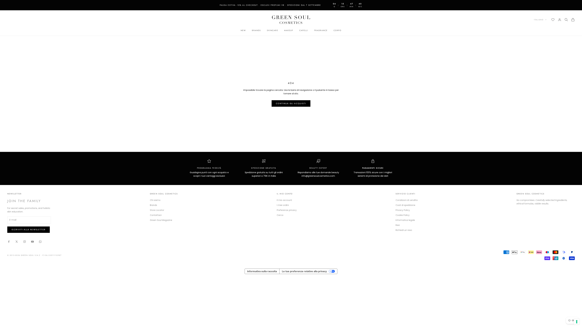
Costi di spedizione (405, 205)
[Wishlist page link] (552, 19)
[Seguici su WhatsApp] (40, 241)
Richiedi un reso (404, 230)
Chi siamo (155, 200)
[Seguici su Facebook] (8, 241)
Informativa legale (405, 220)
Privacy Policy (403, 210)
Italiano (539, 19)
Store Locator (157, 210)
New (243, 30)
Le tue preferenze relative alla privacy (304, 271)
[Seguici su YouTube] (32, 241)
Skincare (272, 30)
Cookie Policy (403, 215)
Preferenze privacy (287, 210)
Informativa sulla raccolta (262, 271)
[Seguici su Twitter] (16, 241)
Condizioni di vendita (407, 200)
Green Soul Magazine (161, 220)
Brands (256, 30)
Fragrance (321, 30)
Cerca (280, 215)
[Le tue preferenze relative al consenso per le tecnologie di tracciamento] (577, 322)
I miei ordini (283, 205)
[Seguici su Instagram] (24, 241)
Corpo (337, 30)
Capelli (303, 30)
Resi (398, 225)
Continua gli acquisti (291, 103)
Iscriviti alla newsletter (29, 229)
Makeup (288, 30)
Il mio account (284, 200)
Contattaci (156, 215)
